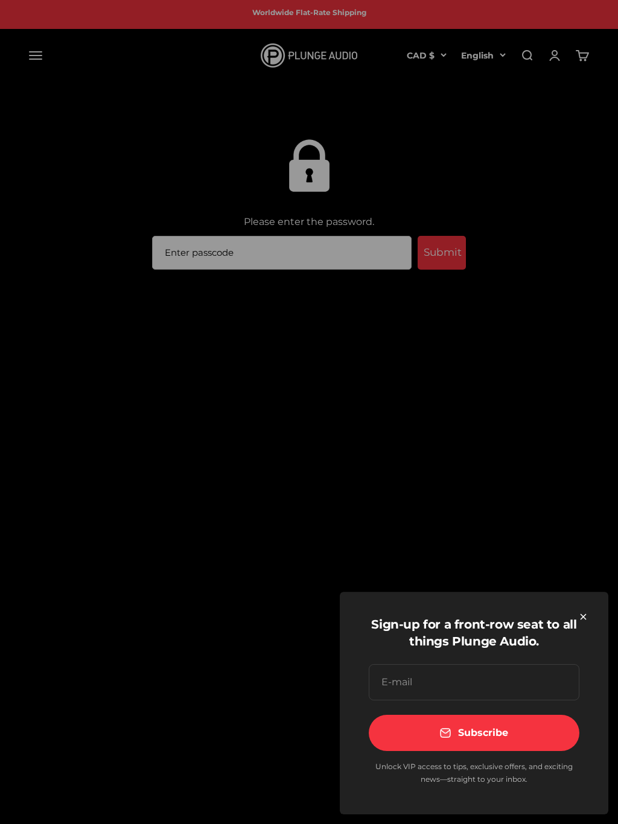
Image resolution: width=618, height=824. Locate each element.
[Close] (583, 617)
